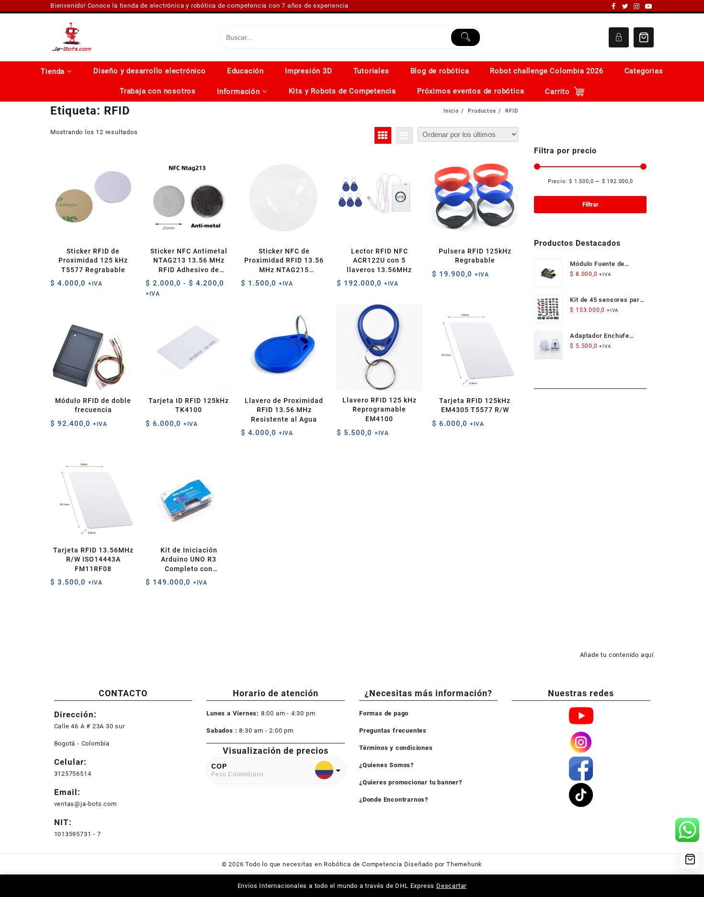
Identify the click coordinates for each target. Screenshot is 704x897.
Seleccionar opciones (154, 286)
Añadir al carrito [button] (58, 286)
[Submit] (465, 37)
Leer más (154, 585)
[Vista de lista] (404, 135)
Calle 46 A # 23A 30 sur (89, 726)
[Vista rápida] (77, 286)
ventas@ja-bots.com (85, 803)
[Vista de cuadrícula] (383, 135)
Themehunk (464, 864)
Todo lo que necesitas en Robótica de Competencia (323, 864)
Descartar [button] (451, 885)
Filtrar (590, 204)
